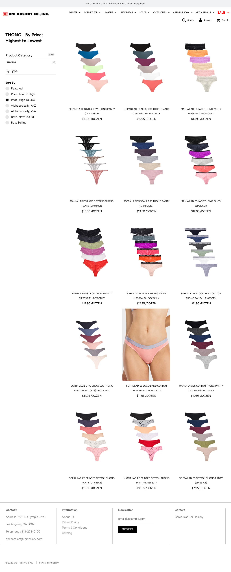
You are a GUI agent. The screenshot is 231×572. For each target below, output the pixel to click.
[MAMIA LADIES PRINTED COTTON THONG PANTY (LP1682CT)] (146, 437)
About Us (68, 517)
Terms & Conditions (74, 527)
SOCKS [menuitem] (142, 12)
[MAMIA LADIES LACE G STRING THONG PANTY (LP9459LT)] (91, 160)
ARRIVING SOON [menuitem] (181, 12)
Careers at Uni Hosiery (189, 517)
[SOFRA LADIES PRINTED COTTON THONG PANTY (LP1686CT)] (91, 437)
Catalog (67, 533)
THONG (11, 62)
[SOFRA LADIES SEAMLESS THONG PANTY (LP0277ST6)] (146, 160)
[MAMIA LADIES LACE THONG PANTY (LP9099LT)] (91, 252)
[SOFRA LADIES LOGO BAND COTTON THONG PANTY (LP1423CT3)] (200, 252)
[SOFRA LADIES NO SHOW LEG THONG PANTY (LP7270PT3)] (91, 345)
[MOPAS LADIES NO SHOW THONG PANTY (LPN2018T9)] (91, 68)
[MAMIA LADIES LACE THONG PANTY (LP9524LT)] (200, 68)
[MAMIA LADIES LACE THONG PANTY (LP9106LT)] (200, 160)
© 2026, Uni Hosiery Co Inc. (19, 563)
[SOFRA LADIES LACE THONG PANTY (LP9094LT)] (146, 252)
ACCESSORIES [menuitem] (159, 12)
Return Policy (70, 522)
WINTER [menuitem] (73, 12)
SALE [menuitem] (221, 12)
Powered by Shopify (49, 563)
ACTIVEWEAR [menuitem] (90, 12)
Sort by (10, 82)
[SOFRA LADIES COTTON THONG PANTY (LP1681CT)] (200, 437)
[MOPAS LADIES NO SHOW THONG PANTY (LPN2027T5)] (146, 68)
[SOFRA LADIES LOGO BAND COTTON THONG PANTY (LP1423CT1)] (146, 345)
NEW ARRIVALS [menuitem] (203, 12)
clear (51, 54)
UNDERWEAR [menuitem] (126, 12)
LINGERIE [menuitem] (108, 12)
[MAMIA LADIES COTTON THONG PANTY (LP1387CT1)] (200, 345)
